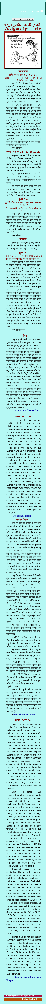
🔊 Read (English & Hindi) (23, 19)
